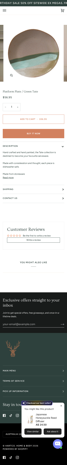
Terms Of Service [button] (14, 381)
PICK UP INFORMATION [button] (15, 391)
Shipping (8, 189)
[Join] (59, 324)
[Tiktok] (10, 415)
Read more (8, 177)
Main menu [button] (9, 370)
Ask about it (52, 431)
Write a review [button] (33, 240)
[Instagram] (17, 415)
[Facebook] (4, 415)
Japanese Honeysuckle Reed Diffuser (46, 418)
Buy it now (33, 133)
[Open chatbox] (58, 444)
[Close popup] (61, 406)
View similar (33, 431)
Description (10, 146)
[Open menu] (8, 10)
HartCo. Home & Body (18, 446)
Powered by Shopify (15, 449)
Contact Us (10, 198)
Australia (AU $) (16, 434)
